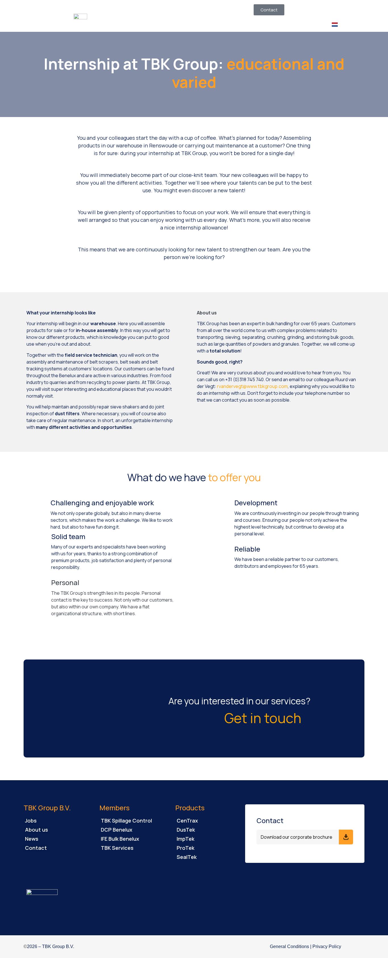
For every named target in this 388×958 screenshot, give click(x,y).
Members (179, 9)
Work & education (164, 22)
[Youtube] (362, 946)
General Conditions (289, 946)
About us (210, 9)
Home (152, 9)
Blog (235, 9)
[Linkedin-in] (354, 946)
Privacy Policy (326, 946)
